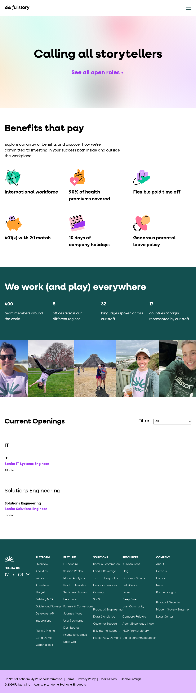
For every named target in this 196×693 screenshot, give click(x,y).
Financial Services (105, 585)
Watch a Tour (44, 645)
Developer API (45, 613)
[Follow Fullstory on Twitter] (7, 574)
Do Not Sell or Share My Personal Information (33, 679)
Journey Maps (72, 613)
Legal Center (164, 616)
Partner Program (167, 592)
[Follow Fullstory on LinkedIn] (13, 574)
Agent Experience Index (138, 624)
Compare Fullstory (134, 616)
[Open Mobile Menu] (188, 8)
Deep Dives (130, 599)
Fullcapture (70, 564)
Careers (161, 571)
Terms (70, 679)
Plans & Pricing (45, 631)
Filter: (144, 421)
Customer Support (105, 624)
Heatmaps (70, 599)
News (159, 585)
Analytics (42, 571)
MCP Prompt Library (135, 631)
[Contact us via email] (28, 574)
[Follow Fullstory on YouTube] (20, 574)
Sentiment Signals (75, 592)
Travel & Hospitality (105, 578)
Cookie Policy (108, 679)
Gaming (98, 592)
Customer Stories (133, 578)
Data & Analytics (104, 616)
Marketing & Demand (107, 638)
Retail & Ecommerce (106, 564)
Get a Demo (44, 638)
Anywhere (42, 585)
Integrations (43, 620)
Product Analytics (75, 585)
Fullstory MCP (44, 599)
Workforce (42, 578)
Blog (125, 571)
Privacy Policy (87, 679)
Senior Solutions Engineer (26, 509)
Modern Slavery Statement (173, 609)
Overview (42, 564)
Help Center (130, 585)
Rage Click (70, 642)
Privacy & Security (168, 602)
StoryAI (40, 592)
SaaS (96, 599)
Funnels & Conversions (78, 606)
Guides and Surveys (48, 606)
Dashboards (71, 628)
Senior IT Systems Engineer (27, 464)
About (160, 564)
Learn (126, 592)
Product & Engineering (107, 609)
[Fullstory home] (17, 8)
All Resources (131, 564)
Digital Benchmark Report (139, 638)
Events (160, 578)
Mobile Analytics (74, 578)
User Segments (73, 620)
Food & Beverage (104, 571)
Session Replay (73, 571)
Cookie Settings (131, 679)
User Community (133, 606)
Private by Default (75, 635)
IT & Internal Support (106, 631)
